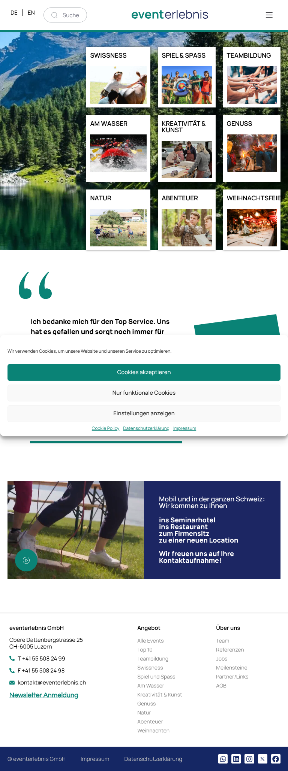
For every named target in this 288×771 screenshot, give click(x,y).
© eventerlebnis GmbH (37, 759)
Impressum (184, 428)
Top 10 (145, 649)
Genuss (146, 703)
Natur (144, 712)
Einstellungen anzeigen (144, 413)
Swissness (150, 667)
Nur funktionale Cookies (144, 393)
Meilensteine (231, 667)
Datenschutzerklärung (146, 428)
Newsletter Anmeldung (43, 695)
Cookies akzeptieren (144, 372)
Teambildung (152, 658)
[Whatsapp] (223, 759)
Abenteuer (150, 721)
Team (222, 640)
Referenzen (230, 649)
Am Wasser (150, 685)
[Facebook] (275, 759)
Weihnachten (153, 730)
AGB (221, 685)
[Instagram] (249, 759)
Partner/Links (232, 676)
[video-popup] (26, 560)
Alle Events (150, 640)
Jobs (221, 658)
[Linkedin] (236, 759)
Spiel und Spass (156, 676)
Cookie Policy (106, 428)
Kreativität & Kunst (159, 694)
